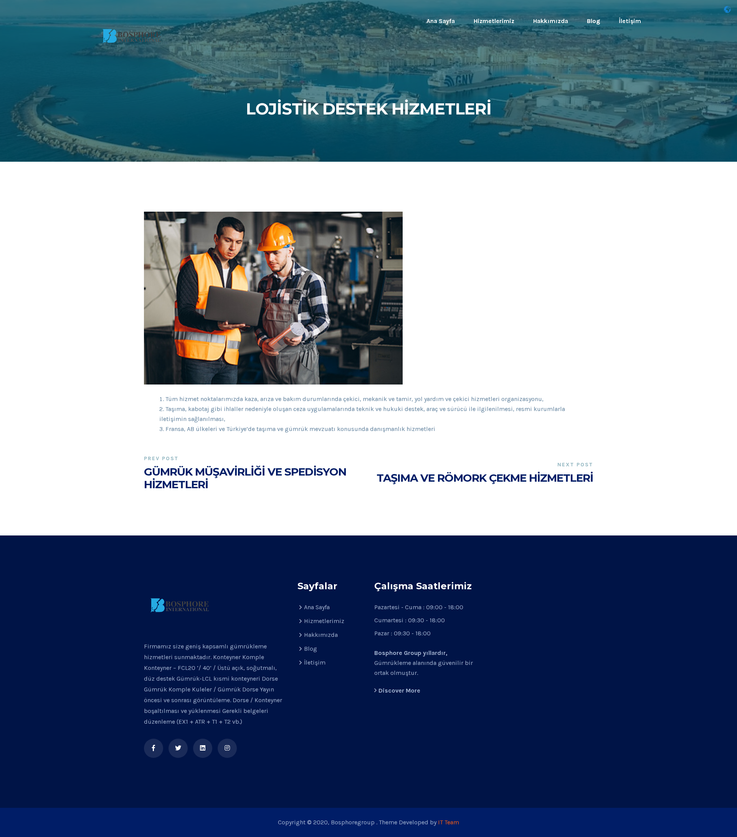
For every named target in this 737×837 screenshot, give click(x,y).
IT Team (448, 822)
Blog (593, 21)
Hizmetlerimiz (494, 21)
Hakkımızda (550, 21)
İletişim (630, 21)
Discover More (399, 690)
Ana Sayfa (440, 21)
